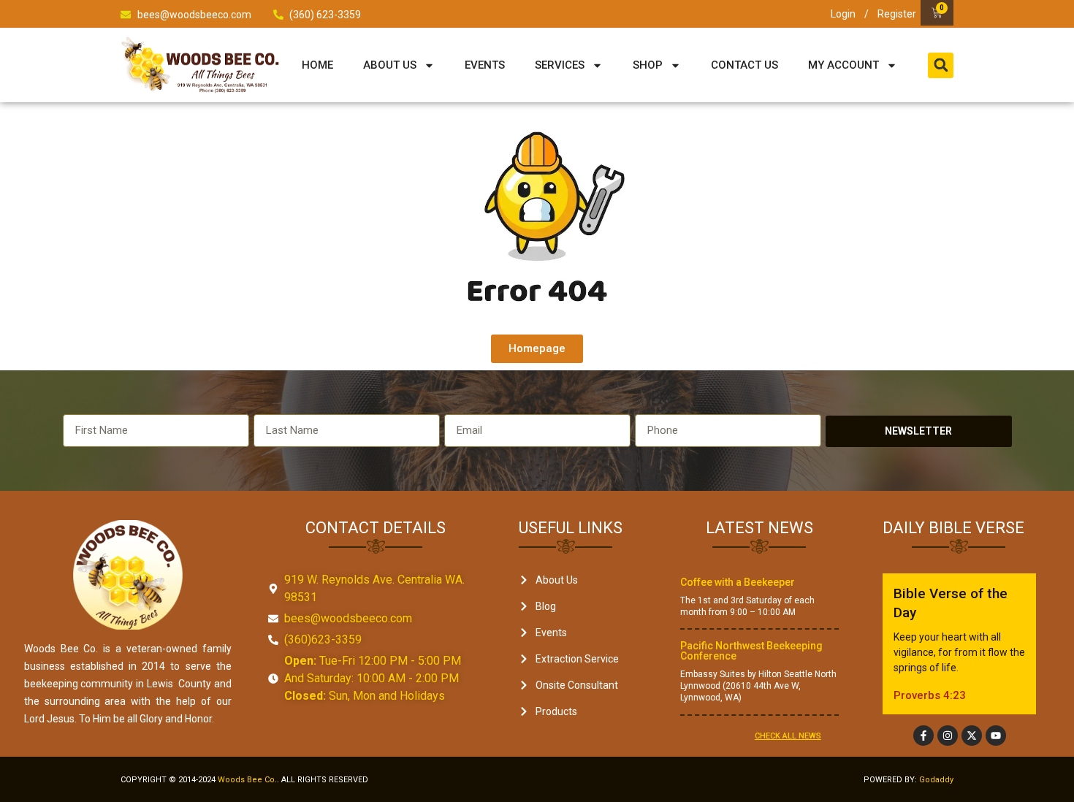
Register (896, 14)
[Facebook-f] (923, 735)
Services (559, 65)
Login (843, 14)
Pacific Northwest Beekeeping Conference (751, 651)
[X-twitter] (971, 735)
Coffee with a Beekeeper (737, 582)
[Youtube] (996, 735)
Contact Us (744, 65)
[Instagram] (947, 735)
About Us (389, 65)
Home (317, 65)
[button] (940, 65)
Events (485, 65)
